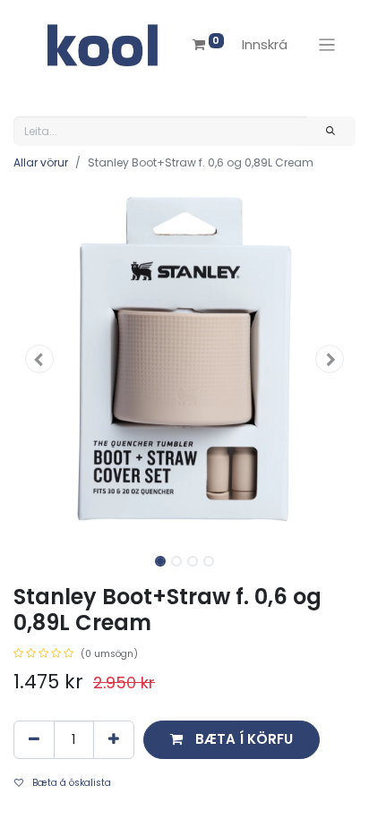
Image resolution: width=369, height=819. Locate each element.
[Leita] (331, 131)
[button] (38, 359)
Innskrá (264, 44)
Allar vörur (40, 162)
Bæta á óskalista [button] (71, 782)
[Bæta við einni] (113, 740)
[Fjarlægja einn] (34, 740)
